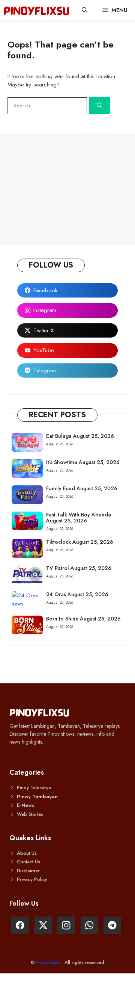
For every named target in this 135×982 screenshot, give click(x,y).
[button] (84, 10)
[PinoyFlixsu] (36, 10)
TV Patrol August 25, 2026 (78, 568)
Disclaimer (28, 870)
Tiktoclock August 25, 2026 (79, 542)
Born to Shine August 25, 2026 (83, 618)
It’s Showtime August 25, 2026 (83, 462)
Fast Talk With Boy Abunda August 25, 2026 (78, 518)
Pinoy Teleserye (34, 787)
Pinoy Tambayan (37, 796)
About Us (27, 853)
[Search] (99, 105)
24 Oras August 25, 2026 (77, 594)
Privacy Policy (32, 879)
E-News (25, 805)
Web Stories (30, 814)
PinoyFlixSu (49, 962)
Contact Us (28, 861)
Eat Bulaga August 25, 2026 (80, 436)
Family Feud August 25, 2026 (81, 488)
